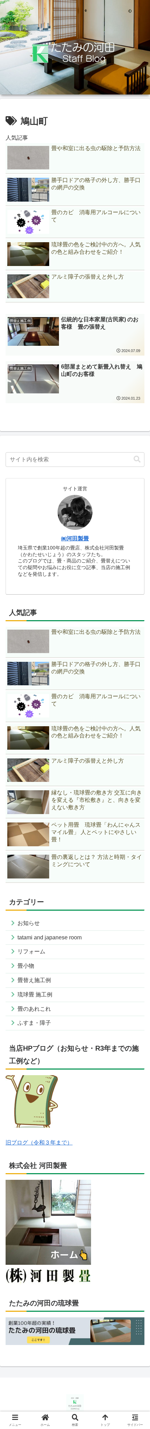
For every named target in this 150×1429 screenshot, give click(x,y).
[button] (137, 459)
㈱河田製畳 (75, 538)
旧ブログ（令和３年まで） (39, 1143)
